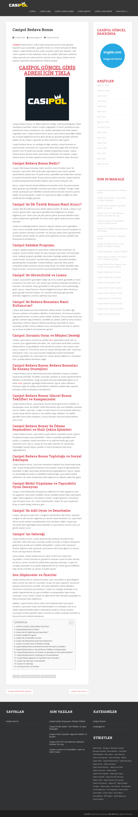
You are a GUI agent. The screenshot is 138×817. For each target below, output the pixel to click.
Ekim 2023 (101, 153)
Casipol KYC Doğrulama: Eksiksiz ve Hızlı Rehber (112, 229)
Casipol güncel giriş (116, 774)
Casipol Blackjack (126, 761)
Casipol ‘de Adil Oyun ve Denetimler (31, 661)
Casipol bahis (97, 761)
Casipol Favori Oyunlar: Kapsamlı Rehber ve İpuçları (111, 206)
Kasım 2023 (102, 148)
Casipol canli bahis (116, 767)
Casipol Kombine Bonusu (114, 777)
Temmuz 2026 (103, 90)
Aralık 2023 (102, 143)
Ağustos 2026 (103, 85)
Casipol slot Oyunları (100, 783)
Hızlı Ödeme (115, 786)
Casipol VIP (112, 783)
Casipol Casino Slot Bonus (108, 314)
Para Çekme (118, 793)
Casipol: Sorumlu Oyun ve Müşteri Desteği (32, 644)
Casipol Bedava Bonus (30, 676)
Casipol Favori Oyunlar (101, 774)
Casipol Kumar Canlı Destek (109, 298)
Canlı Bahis (122, 751)
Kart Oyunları (126, 786)
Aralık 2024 (102, 106)
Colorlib (87, 814)
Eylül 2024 (101, 116)
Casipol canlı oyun (99, 770)
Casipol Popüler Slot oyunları (114, 780)
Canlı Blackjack (98, 754)
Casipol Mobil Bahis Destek (109, 277)
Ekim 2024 (101, 111)
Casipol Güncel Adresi (64, 11)
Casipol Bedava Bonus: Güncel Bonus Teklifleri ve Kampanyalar (41, 649)
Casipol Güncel (53, 37)
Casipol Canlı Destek (103, 11)
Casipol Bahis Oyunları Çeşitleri (110, 308)
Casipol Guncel (12, 721)
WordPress (113, 814)
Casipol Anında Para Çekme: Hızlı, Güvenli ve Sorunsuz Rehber (111, 265)
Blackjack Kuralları (117, 748)
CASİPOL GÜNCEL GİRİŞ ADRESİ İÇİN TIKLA (47, 70)
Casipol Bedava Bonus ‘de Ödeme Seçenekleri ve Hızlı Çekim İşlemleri (45, 652)
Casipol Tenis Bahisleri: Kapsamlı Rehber (111, 237)
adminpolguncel (35, 37)
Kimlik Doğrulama (99, 790)
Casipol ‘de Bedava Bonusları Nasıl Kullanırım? (34, 641)
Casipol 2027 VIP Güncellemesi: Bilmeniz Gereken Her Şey (110, 214)
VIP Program (108, 796)
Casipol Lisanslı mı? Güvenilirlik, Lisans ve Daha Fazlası (110, 222)
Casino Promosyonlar (100, 758)
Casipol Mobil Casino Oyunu (109, 287)
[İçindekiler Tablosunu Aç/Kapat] (70, 623)
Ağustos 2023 (103, 164)
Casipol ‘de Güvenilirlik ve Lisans (29, 638)
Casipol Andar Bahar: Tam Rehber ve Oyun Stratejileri (112, 199)
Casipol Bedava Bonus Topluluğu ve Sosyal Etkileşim (37, 655)
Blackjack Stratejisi (99, 751)
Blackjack (106, 748)
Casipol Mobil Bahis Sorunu (109, 272)
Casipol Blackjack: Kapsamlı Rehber (112, 251)
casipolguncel (99, 726)
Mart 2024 (101, 137)
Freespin (96, 786)
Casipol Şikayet (84, 11)
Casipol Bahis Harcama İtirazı (110, 303)
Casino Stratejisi (114, 758)
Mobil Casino (123, 790)
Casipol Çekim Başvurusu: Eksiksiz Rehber (112, 191)
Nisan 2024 (102, 132)
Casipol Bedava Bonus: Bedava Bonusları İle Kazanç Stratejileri (41, 646)
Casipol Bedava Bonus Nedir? (27, 629)
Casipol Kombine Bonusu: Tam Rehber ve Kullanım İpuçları (110, 245)
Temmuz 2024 (103, 127)
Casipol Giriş (45, 11)
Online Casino (108, 793)
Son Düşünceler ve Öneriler (28, 666)
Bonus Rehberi (112, 751)
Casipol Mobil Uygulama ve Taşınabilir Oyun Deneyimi (38, 658)
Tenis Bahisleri (98, 796)
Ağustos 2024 (103, 122)
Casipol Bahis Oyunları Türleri (110, 293)
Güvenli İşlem (105, 786)
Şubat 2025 (102, 95)
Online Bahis (97, 793)
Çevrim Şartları (98, 799)
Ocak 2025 (101, 101)
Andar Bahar (97, 748)
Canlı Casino (109, 754)
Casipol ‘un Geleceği (25, 664)
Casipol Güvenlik (98, 777)
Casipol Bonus (98, 764)
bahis (51, 340)
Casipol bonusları (48, 676)
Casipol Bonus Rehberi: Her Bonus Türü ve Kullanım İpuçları (112, 257)
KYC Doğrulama (112, 790)
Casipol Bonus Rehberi (101, 767)
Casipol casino (112, 770)
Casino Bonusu (119, 754)
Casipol (32, 11)
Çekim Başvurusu (120, 796)
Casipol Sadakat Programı (26, 635)
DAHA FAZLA (121, 11)
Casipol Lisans (97, 780)
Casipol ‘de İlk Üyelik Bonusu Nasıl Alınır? (32, 632)
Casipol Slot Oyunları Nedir (108, 282)
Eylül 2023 (101, 158)
